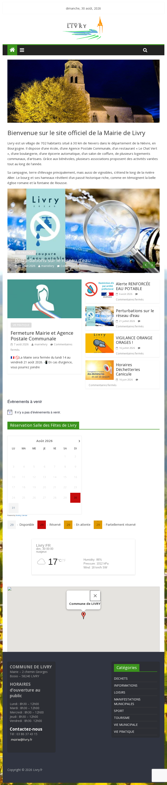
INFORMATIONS (125, 685)
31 (13, 508)
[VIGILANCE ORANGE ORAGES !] (99, 336)
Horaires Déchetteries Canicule (128, 369)
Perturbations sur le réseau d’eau (53, 260)
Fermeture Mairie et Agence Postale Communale (42, 336)
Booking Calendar (21, 515)
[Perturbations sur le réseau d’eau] (83, 191)
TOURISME (122, 718)
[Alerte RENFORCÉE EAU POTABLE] (99, 282)
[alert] (83, 412)
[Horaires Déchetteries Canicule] (99, 363)
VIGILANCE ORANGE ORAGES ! (134, 340)
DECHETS (121, 678)
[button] (83, 615)
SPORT (119, 711)
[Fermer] (95, 596)
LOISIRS (119, 692)
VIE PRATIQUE (25, 253)
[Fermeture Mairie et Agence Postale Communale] (44, 282)
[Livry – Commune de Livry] (83, 18)
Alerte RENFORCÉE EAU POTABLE (133, 286)
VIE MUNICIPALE (126, 725)
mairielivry (47, 266)
